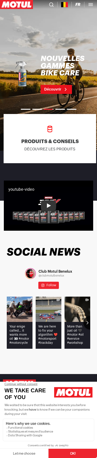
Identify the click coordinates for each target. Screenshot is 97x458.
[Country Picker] (65, 4)
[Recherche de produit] (51, 4)
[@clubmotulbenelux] (30, 273)
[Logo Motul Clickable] (16, 4)
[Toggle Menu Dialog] (90, 4)
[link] (48, 74)
